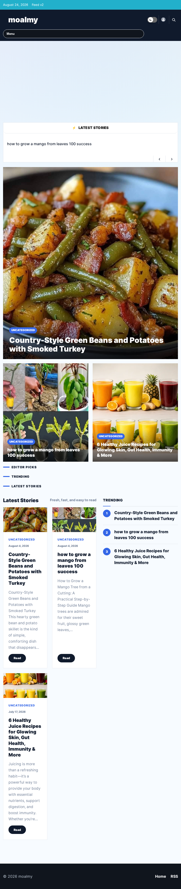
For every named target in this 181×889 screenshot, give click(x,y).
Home (160, 876)
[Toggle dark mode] (152, 20)
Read (17, 658)
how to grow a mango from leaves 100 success (74, 563)
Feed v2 (38, 5)
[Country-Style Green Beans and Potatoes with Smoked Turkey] (25, 519)
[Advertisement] (90, 79)
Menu (11, 34)
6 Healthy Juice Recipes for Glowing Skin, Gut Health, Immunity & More (24, 738)
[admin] (163, 19)
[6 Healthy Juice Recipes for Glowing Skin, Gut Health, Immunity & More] (25, 685)
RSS (174, 876)
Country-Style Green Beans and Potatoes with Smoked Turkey (24, 569)
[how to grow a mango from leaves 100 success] (74, 519)
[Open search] (173, 20)
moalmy (23, 19)
